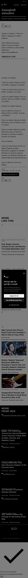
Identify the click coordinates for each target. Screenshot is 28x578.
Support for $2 (14, 296)
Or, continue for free (14, 305)
